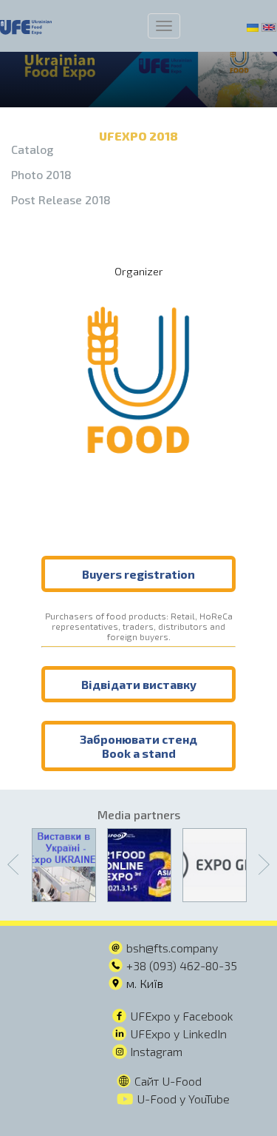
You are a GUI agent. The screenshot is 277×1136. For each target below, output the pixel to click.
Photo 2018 (41, 174)
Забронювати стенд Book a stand (138, 746)
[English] (269, 26)
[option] (64, 865)
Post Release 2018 (61, 199)
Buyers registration (138, 574)
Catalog (32, 149)
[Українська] (252, 26)
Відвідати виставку (138, 684)
